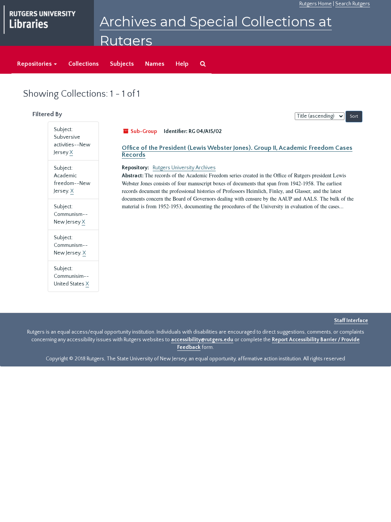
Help (182, 63)
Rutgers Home (315, 4)
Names (154, 63)
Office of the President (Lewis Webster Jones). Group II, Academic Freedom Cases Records (237, 151)
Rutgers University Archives (184, 168)
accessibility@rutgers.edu (202, 340)
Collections (83, 63)
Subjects (122, 63)
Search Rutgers (352, 4)
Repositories (35, 63)
